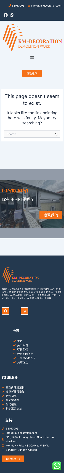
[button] (32, 58)
